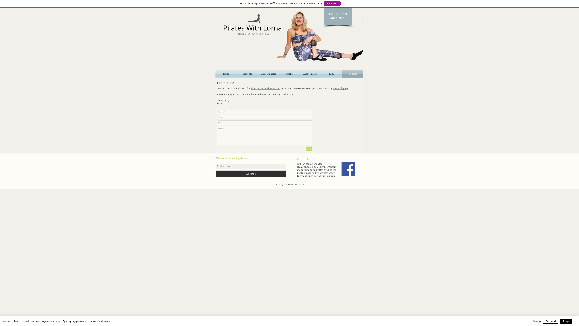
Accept (566, 321)
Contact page (304, 172)
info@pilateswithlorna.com (265, 88)
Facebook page (340, 88)
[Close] (575, 321)
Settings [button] (537, 321)
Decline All (551, 321)
